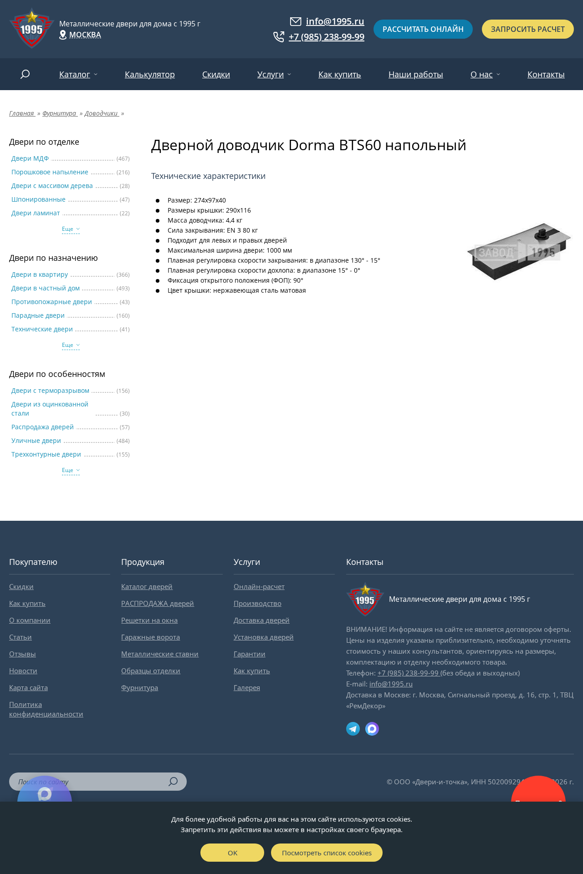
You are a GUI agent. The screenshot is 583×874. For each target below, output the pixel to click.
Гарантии (250, 653)
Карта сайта (28, 687)
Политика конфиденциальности (46, 709)
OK (232, 852)
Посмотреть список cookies (327, 852)
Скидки (216, 74)
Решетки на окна (149, 620)
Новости (23, 670)
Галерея (247, 687)
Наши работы (416, 74)
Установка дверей (264, 636)
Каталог (74, 74)
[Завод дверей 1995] (32, 29)
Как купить (339, 74)
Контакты (546, 74)
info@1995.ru (335, 21)
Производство (257, 603)
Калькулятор (150, 74)
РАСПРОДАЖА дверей (157, 603)
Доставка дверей (262, 620)
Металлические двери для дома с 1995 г (129, 23)
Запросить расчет (528, 29)
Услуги (270, 74)
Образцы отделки (150, 670)
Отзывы (22, 653)
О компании (30, 620)
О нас (481, 74)
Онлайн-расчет (259, 586)
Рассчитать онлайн (423, 29)
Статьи (20, 636)
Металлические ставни (160, 653)
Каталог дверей (147, 586)
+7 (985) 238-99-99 (326, 36)
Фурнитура (139, 687)
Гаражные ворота (150, 636)
